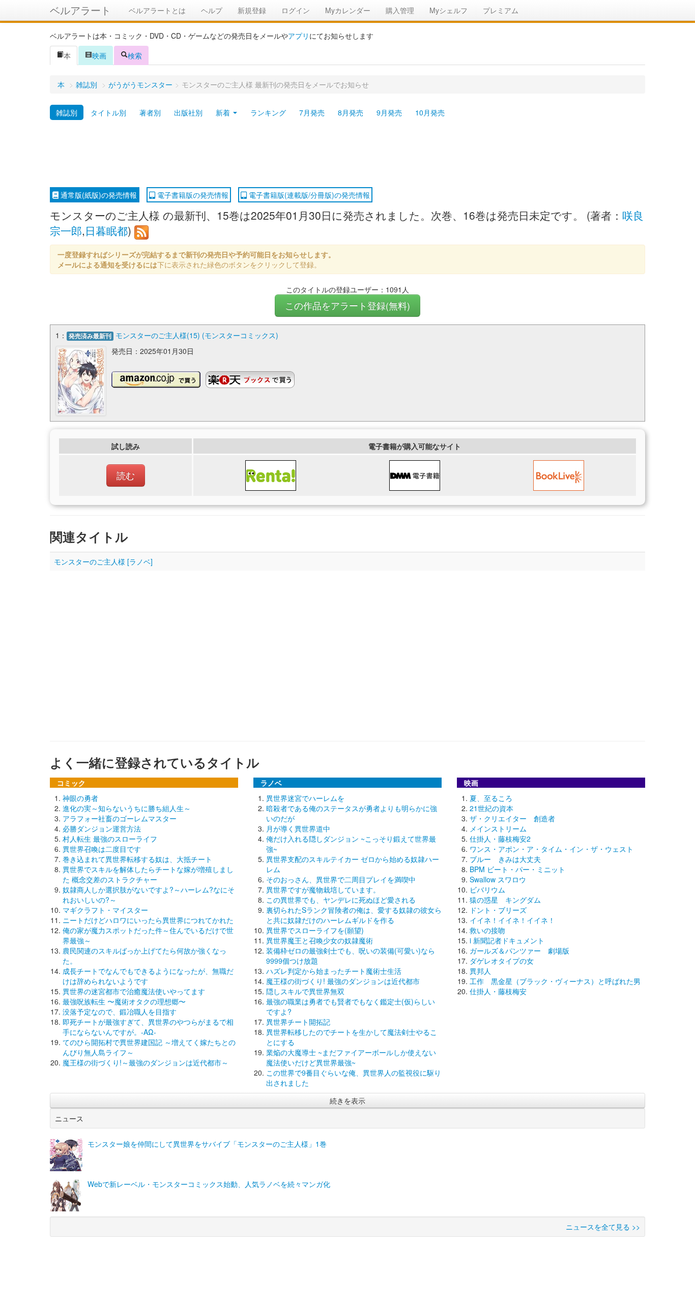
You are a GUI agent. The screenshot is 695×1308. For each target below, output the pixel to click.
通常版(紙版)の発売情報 (98, 195)
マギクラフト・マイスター (105, 910)
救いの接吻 (487, 930)
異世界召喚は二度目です (102, 849)
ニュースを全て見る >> (603, 1227)
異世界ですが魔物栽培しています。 (323, 889)
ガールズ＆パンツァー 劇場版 (519, 950)
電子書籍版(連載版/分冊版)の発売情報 (308, 195)
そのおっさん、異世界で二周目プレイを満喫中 (341, 879)
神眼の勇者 (80, 798)
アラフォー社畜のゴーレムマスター (120, 818)
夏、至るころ (491, 798)
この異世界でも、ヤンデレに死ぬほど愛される (341, 900)
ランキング (268, 112)
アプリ (298, 36)
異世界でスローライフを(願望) (315, 930)
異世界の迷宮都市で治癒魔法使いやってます (134, 991)
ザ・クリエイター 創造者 (512, 818)
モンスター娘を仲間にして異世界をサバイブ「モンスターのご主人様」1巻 (207, 1144)
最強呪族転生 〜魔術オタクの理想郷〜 (124, 1001)
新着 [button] (224, 112)
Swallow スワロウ (498, 879)
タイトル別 (108, 112)
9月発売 (389, 112)
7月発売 (312, 112)
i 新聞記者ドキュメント (507, 940)
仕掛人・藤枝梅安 (498, 991)
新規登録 (252, 10)
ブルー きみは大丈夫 (505, 859)
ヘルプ (211, 10)
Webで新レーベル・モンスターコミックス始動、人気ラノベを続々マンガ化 (209, 1184)
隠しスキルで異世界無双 (305, 991)
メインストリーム (498, 828)
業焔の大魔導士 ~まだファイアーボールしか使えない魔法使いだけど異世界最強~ (351, 1057)
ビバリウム (487, 889)
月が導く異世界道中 (298, 828)
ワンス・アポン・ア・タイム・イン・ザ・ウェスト (551, 849)
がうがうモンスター (140, 84)
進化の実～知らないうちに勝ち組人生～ (127, 808)
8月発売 (350, 112)
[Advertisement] (347, 154)
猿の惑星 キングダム (505, 900)
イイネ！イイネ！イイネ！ (512, 920)
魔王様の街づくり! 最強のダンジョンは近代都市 (343, 981)
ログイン (295, 10)
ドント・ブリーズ (498, 910)
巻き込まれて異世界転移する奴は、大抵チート (137, 859)
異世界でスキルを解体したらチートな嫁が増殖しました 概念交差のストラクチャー (148, 874)
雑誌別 (86, 84)
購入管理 (400, 10)
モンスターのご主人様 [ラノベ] (103, 561)
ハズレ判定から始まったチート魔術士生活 (333, 971)
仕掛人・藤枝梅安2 (500, 839)
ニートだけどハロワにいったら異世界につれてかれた (148, 920)
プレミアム (500, 10)
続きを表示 (347, 1100)
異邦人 (480, 971)
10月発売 (430, 112)
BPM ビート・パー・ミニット (517, 869)
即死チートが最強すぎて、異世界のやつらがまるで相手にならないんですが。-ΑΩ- (148, 1027)
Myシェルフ (448, 10)
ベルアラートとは (157, 10)
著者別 (150, 112)
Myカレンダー (347, 10)
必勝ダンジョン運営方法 (102, 828)
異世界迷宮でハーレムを (305, 798)
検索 (135, 55)
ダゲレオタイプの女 (502, 961)
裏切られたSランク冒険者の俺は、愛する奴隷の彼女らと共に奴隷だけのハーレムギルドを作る (354, 915)
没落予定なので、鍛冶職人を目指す (120, 1011)
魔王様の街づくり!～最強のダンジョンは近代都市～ (145, 1062)
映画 (99, 55)
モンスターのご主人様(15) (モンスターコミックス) (196, 335)
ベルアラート (80, 10)
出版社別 (188, 112)
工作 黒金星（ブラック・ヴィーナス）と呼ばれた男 (555, 981)
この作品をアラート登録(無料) (347, 305)
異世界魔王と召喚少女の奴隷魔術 (319, 940)
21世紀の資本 (491, 808)
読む (126, 475)
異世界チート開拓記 (298, 1022)
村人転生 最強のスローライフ (110, 839)
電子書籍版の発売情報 (191, 195)
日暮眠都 (106, 230)
